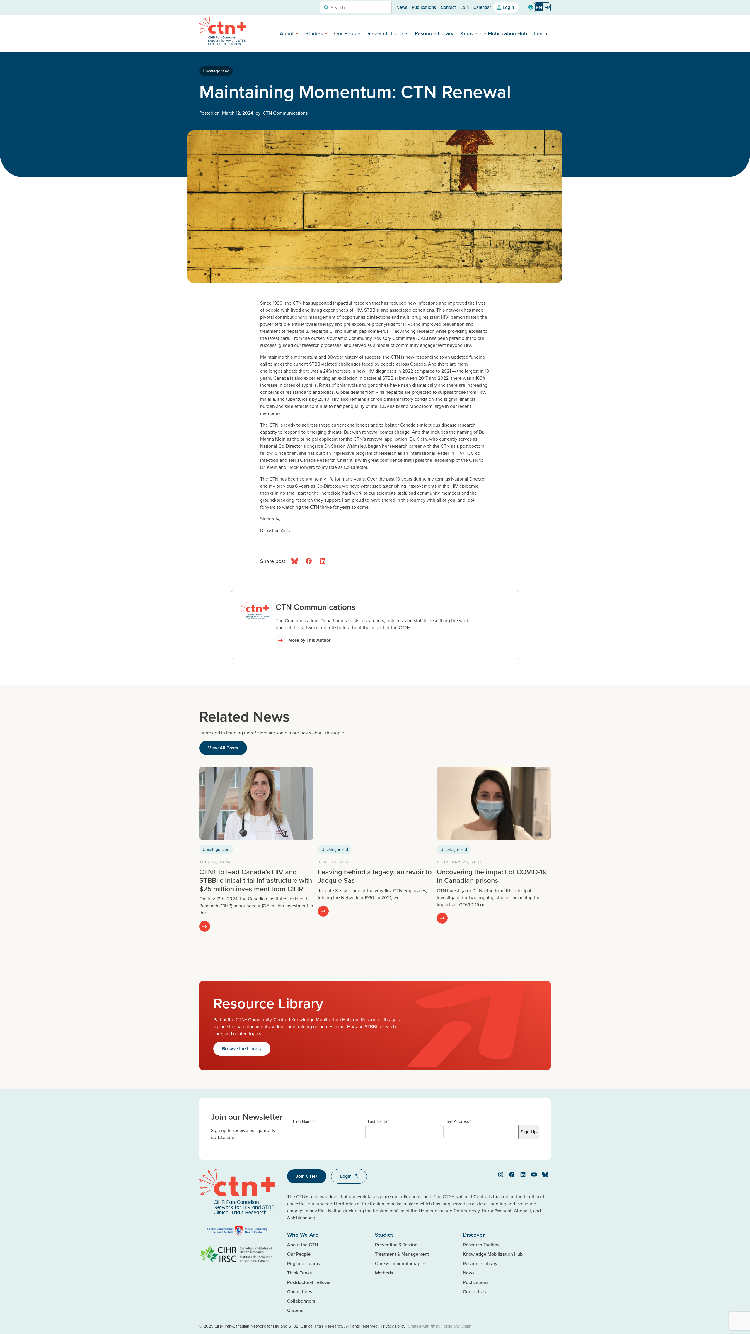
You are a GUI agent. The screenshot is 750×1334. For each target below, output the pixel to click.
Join (465, 7)
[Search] (326, 7)
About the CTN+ (303, 1244)
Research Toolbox (387, 33)
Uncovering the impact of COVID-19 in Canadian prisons (492, 876)
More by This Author (309, 640)
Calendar (482, 7)
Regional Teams (303, 1263)
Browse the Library (242, 1048)
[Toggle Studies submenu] (326, 33)
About (287, 33)
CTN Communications (315, 607)
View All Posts (223, 747)
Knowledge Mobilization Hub (494, 33)
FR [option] (547, 7)
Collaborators (301, 1301)
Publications (424, 7)
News (401, 7)
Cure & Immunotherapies (400, 1263)
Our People (347, 33)
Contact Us (474, 1291)
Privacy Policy (393, 1326)
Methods (384, 1272)
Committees (299, 1291)
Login (508, 7)
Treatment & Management (402, 1254)
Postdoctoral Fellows (308, 1282)
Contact (448, 7)
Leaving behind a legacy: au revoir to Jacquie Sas (375, 876)
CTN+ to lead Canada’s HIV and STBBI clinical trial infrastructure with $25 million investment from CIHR (255, 880)
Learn (540, 33)
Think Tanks (299, 1272)
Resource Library (434, 33)
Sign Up (529, 1131)
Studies (314, 33)
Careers (295, 1310)
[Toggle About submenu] (297, 33)
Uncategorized (216, 71)
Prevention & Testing (396, 1244)
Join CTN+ (307, 1176)
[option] (547, 7)
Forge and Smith (456, 1326)
